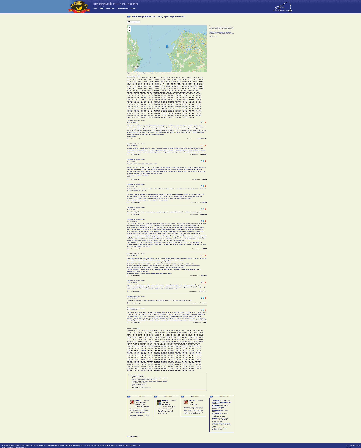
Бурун (205, 248)
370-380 (173, 81)
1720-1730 (178, 101)
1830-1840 (178, 103)
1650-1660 (130, 101)
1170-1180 (176, 92)
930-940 (173, 88)
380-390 (179, 81)
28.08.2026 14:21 (217, 408)
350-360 (162, 81)
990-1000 (129, 90)
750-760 (151, 86)
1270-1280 (171, 94)
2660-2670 (143, 117)
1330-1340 (136, 95)
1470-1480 (157, 97)
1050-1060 (170, 90)
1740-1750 (191, 101)
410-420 (195, 81)
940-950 (179, 88)
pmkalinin (204, 202)
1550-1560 (136, 99)
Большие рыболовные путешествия (142, 387)
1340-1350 (143, 95)
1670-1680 (143, 101)
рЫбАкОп (204, 214)
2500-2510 (184, 113)
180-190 (146, 79)
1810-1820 (164, 103)
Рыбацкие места (110, 8)
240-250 (179, 79)
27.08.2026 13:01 (217, 429)
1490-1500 (171, 97)
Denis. (205, 179)
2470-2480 (164, 113)
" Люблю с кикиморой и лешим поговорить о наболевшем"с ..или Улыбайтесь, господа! (166, 407)
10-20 (138, 77)
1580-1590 (157, 99)
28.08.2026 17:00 (224, 405)
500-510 (168, 83)
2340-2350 (150, 112)
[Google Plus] (205, 122)
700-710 (201, 85)
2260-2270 (171, 110)
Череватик (204, 275)
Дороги (134, 379)
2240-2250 (157, 110)
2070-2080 (191, 106)
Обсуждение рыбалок (138, 376)
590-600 (140, 85)
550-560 (195, 83)
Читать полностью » (163, 413)
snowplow (204, 303)
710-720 (129, 86)
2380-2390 (178, 112)
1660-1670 (136, 101)
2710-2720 (178, 117)
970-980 (195, 88)
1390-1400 (178, 95)
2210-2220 (136, 110)
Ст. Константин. (202, 138)
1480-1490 (164, 97)
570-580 (129, 85)
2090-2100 (130, 108)
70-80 (164, 77)
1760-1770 (130, 103)
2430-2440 (136, 113)
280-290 (201, 79)
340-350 (157, 81)
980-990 (201, 88)
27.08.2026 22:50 (223, 418)
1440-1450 (136, 97)
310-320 (140, 81)
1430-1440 (130, 97)
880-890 (146, 88)
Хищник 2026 (216, 400)
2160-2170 (177, 108)
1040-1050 (163, 90)
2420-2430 (130, 113)
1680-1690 (150, 101)
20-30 (143, 77)
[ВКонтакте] (201, 122)
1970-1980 (198, 104)
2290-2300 (191, 110)
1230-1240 (143, 94)
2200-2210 (130, 110)
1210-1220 (130, 94)
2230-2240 (150, 110)
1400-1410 (184, 95)
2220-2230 (143, 110)
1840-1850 (184, 103)
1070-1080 (184, 90)
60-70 (160, 77)
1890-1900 (143, 104)
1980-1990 (130, 106)
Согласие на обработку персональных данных (13, 447)
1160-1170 (169, 92)
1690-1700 (157, 101)
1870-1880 (130, 104)
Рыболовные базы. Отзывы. (139, 382)
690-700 (195, 85)
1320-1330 (130, 95)
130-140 (195, 77)
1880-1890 (136, 104)
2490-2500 (178, 113)
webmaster (349, 447)
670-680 (184, 85)
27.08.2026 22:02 (217, 421)
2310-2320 (130, 112)
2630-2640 (198, 115)
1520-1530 (191, 97)
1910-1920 (157, 104)
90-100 (173, 77)
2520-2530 (198, 113)
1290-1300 (184, 94)
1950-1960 (184, 104)
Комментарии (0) (136, 138)
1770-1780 (136, 103)
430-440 (129, 83)
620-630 (157, 85)
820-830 (190, 86)
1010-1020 (143, 90)
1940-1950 (178, 104)
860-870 (134, 88)
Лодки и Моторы (216, 413)
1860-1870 (198, 103)
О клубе (95, 8)
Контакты (133, 8)
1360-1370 (157, 95)
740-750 (146, 86)
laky (205, 322)
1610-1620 (178, 99)
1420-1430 (198, 95)
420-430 (201, 81)
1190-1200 (189, 92)
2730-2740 (191, 117)
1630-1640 (191, 99)
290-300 (129, 81)
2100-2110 (136, 108)
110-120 (184, 77)
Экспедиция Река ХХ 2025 (219, 420)
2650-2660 (136, 117)
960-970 (190, 88)
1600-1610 (171, 99)
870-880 (140, 88)
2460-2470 (157, 113)
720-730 (134, 86)
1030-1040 (156, 90)
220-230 (168, 79)
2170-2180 (184, 108)
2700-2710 (171, 117)
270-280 (195, 79)
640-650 (168, 85)
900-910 (157, 88)
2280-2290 (184, 110)
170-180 (140, 79)
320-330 (146, 81)
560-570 (201, 83)
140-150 (200, 77)
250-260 (184, 79)
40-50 (151, 77)
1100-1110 (129, 92)
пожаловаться (191, 138)
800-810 (179, 86)
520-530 (179, 83)
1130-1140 (149, 92)
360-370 (168, 81)
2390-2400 (184, 112)
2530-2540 (130, 115)
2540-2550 (136, 115)
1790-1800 (150, 103)
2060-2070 (184, 106)
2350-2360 (157, 112)
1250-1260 (157, 94)
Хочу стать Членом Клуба (219, 428)
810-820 (184, 86)
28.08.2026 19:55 (217, 403)
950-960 (184, 88)
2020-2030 (157, 106)
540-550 (190, 83)
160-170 (134, 79)
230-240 (173, 79)
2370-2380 (171, 112)
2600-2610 (178, 115)
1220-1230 (136, 94)
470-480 (151, 83)
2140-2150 (164, 108)
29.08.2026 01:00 (224, 400)
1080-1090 (191, 90)
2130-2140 (157, 108)
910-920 (162, 88)
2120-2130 (150, 108)
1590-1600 (164, 99)
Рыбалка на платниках (138, 386)
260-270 (190, 79)
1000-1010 (136, 90)
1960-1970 (191, 104)
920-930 (168, 88)
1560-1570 (143, 99)
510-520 (173, 83)
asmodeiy (204, 154)
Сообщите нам (156, 72)
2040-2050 (171, 106)
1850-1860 (191, 103)
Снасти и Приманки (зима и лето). (221, 402)
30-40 (147, 77)
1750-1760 (198, 101)
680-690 (190, 85)
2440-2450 (143, 113)
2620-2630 (191, 115)
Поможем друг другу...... (219, 407)
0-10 (135, 77)
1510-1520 (184, 97)
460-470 (146, 83)
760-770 (157, 86)
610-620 (151, 85)
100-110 (178, 77)
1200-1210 (196, 92)
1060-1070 (177, 90)
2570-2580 (157, 115)
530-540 (184, 83)
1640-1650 (198, 99)
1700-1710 (164, 101)
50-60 (155, 77)
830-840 (195, 86)
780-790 (168, 86)
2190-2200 (198, 108)
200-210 (157, 79)
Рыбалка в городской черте (139, 384)
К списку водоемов (134, 22)
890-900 (151, 88)
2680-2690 (157, 117)
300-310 (134, 81)
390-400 (184, 81)
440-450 (134, 83)
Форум (102, 8)
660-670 (179, 85)
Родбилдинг (215, 405)
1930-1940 (171, 104)
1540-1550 (130, 99)
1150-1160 (163, 92)
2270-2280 (178, 110)
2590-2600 (171, 115)
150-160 (129, 79)
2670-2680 (150, 117)
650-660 (173, 85)
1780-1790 (143, 103)
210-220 (162, 79)
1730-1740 (184, 101)
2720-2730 (184, 117)
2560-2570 (150, 115)
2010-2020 (150, 106)
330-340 (151, 81)
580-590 (134, 85)
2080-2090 (198, 106)
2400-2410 (191, 112)
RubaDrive (138, 400)
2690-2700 (164, 117)
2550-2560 (143, 115)
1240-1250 (150, 94)
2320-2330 (136, 112)
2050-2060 (178, 106)
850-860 (129, 88)
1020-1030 (149, 90)
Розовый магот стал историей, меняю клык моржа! (142, 405)
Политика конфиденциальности (131, 445)
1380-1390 (171, 95)
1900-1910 (150, 104)
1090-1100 (197, 90)
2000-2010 (143, 106)
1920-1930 (164, 104)
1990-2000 (136, 106)
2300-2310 (198, 110)
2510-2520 (191, 113)
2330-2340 (143, 112)
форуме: (141, 375)
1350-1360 (150, 95)
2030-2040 (164, 106)
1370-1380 (164, 95)
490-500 (162, 83)
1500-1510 (178, 97)
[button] (167, 47)
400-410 (190, 81)
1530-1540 (198, 97)
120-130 (189, 77)
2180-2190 (191, 108)
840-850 (201, 86)
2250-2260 (164, 110)
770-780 (162, 86)
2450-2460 (150, 113)
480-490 (157, 83)
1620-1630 (184, 99)
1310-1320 (198, 94)
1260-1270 (164, 94)
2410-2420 (198, 112)
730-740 (140, 86)
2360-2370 (164, 112)
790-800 (173, 86)
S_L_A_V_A (203, 291)
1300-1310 (191, 94)
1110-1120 (136, 92)
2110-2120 (143, 108)
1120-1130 (143, 92)
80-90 (168, 77)
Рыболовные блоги (123, 8)
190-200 (151, 79)
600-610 (146, 85)
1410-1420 (191, 95)
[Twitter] (203, 122)
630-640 (162, 85)
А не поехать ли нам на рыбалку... (141, 378)
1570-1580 (150, 99)
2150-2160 (171, 108)
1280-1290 (178, 94)
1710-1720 (171, 101)
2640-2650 (130, 117)
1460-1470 (150, 97)
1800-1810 (157, 103)
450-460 (140, 83)
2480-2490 (171, 113)
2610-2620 (184, 115)
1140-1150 (156, 92)
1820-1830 (171, 103)
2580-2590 (164, 115)
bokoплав (165, 400)
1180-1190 (183, 92)
